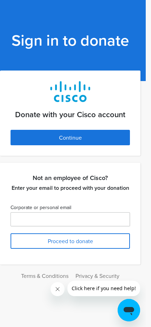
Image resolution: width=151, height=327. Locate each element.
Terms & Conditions (44, 276)
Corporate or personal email (41, 207)
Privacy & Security (97, 276)
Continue (70, 137)
